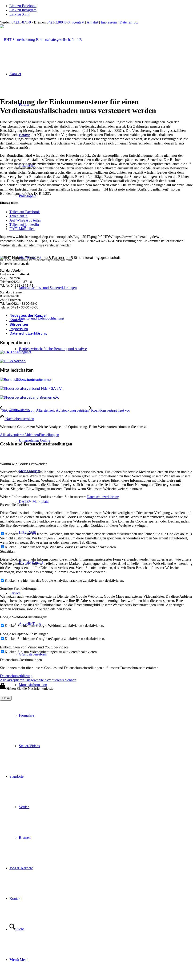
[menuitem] (106, 715)
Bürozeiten (18, 324)
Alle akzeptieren (12, 435)
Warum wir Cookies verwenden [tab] (23, 464)
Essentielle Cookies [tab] (14, 505)
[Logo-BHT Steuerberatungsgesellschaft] (41, 40)
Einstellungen (49, 435)
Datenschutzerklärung (28, 333)
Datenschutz (129, 22)
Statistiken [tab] (7, 551)
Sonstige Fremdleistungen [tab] (19, 588)
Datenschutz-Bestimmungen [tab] (21, 660)
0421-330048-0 (58, 22)
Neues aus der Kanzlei (28, 315)
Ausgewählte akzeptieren (43, 680)
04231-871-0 (21, 22)
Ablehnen (31, 435)
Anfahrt (92, 22)
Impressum (109, 22)
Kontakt (78, 22)
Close (6, 698)
